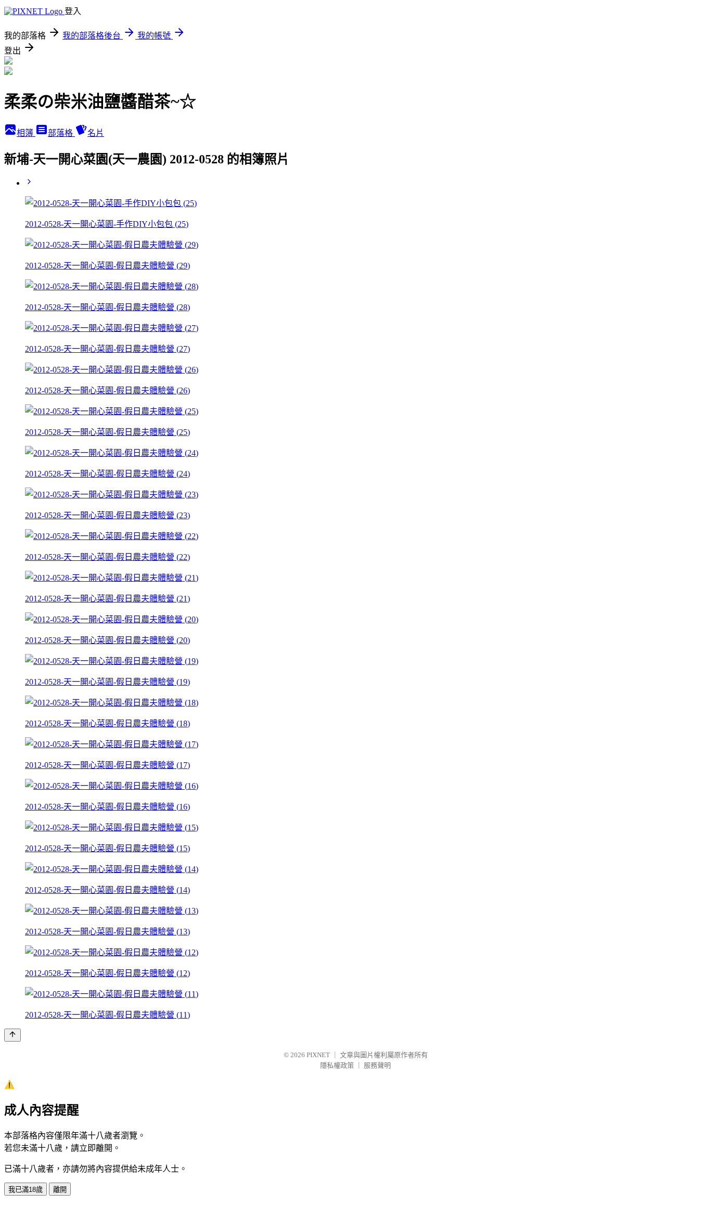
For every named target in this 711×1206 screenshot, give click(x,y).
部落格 (61, 133)
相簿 (26, 133)
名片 (95, 133)
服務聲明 (377, 1065)
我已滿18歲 (25, 1190)
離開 (60, 1190)
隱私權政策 (337, 1065)
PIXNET (318, 1055)
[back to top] (12, 1035)
